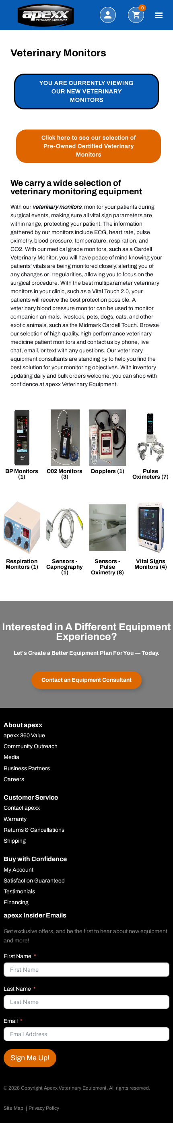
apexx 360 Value (24, 735)
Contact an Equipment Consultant (86, 680)
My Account (18, 870)
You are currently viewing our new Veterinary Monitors (86, 91)
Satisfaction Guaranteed (34, 881)
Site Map (13, 1108)
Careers (14, 779)
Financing (16, 902)
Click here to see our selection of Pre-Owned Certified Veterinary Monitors (88, 146)
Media (11, 757)
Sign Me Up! (29, 1058)
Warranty (15, 819)
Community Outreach (31, 746)
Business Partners (27, 768)
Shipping (15, 841)
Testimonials (19, 892)
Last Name (17, 989)
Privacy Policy (44, 1108)
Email (11, 1021)
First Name (17, 956)
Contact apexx (22, 808)
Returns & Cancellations (34, 830)
